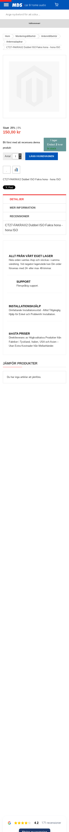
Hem (7, 36)
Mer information (22, 207)
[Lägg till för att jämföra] (16, 170)
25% (12, 127)
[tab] (34, 199)
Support (23, 281)
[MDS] (32, 5)
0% (19, 127)
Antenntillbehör (49, 36)
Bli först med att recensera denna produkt (21, 145)
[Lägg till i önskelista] (7, 170)
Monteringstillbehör (26, 36)
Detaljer (17, 199)
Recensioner (19, 216)
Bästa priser (19, 333)
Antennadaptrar (14, 41)
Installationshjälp (25, 306)
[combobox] (34, 14)
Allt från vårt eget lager (31, 256)
